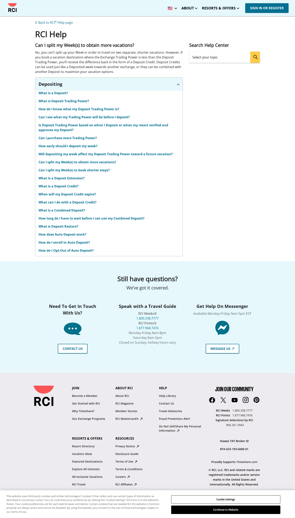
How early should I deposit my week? (68, 146)
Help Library (167, 396)
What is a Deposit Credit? (58, 186)
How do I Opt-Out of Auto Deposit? (66, 250)
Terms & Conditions (128, 469)
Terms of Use (124, 461)
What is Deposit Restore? (58, 226)
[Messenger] (222, 327)
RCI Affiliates (124, 484)
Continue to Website (225, 509)
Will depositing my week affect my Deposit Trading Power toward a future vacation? (106, 154)
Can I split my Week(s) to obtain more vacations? (77, 162)
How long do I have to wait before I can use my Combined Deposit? (91, 218)
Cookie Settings (225, 499)
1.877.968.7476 (147, 328)
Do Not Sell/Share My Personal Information (180, 428)
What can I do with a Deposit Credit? (68, 202)
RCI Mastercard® (127, 419)
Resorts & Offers (219, 8)
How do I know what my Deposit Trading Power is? (79, 109)
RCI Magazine (124, 403)
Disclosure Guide (126, 454)
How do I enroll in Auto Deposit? (64, 242)
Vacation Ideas (82, 454)
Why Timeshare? (83, 411)
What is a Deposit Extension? (62, 178)
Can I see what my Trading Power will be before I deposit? (84, 117)
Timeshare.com (246, 462)
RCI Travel (78, 484)
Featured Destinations (87, 461)
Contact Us (166, 403)
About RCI (122, 396)
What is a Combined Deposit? (62, 210)
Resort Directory (83, 446)
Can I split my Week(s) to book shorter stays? (74, 170)
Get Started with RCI (86, 403)
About (187, 8)
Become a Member (85, 396)
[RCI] (12, 7)
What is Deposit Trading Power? (64, 101)
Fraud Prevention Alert (174, 419)
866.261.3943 (235, 425)
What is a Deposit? (53, 93)
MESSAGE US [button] (221, 348)
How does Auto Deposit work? (62, 234)
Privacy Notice (125, 446)
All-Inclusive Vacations (87, 477)
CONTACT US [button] (73, 348)
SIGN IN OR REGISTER (267, 8)
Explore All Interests (86, 469)
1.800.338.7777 (147, 318)
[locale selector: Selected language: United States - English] (171, 7)
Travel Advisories (170, 411)
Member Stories (126, 411)
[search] (255, 57)
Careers (121, 477)
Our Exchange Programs (88, 419)
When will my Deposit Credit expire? (67, 194)
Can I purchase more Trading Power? (68, 138)
